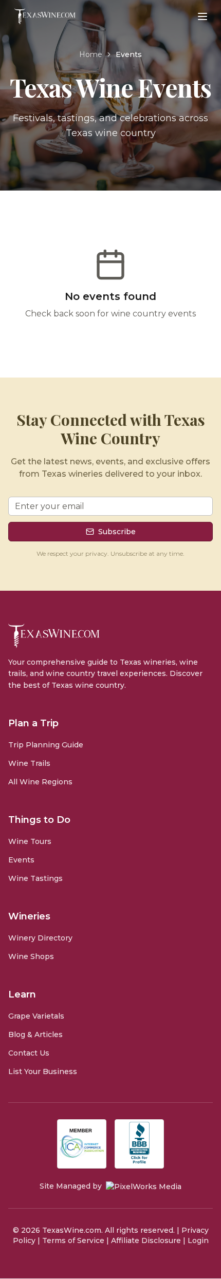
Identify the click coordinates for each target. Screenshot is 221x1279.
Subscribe (117, 531)
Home (90, 54)
